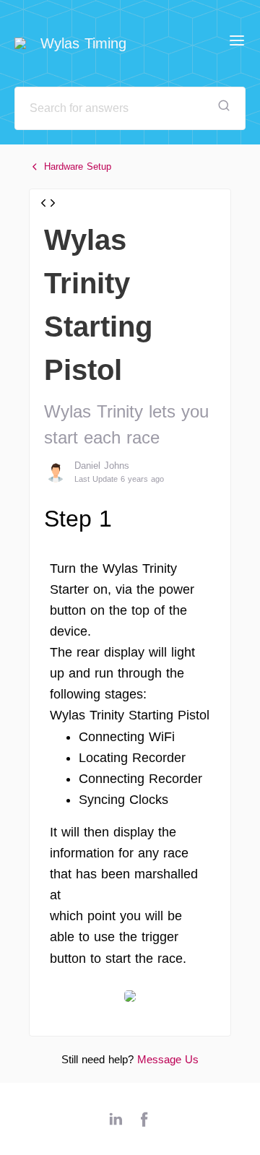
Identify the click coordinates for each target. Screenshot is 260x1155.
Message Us (168, 1059)
